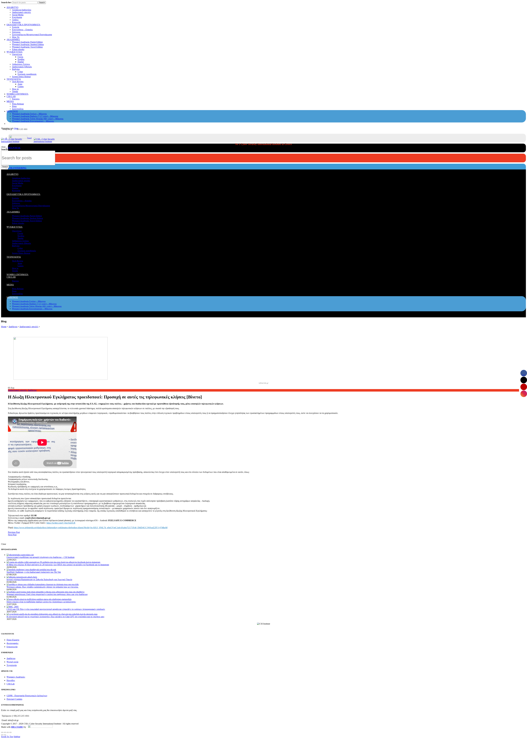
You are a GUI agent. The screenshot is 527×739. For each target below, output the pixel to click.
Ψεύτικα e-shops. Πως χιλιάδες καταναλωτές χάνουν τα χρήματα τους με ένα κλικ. (43, 587)
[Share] (5, 732)
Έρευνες (15, 99)
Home (3, 326)
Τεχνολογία (12, 665)
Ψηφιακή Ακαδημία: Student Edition (28, 44)
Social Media (17, 15)
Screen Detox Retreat (21, 76)
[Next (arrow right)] (5, 734)
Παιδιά (21, 62)
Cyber (20, 72)
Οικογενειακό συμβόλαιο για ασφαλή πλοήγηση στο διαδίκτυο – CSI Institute (41, 557)
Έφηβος (21, 59)
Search (42, 3)
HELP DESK (14, 148)
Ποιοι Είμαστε (13, 640)
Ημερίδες (11, 680)
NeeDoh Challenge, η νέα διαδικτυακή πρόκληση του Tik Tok (34, 572)
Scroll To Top (7, 736)
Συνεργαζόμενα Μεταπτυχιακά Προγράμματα (32, 34)
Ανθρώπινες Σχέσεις (21, 64)
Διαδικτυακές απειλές (21, 12)
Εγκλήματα (17, 17)
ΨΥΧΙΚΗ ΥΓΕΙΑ (15, 52)
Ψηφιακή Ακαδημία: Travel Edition (27, 47)
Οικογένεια (17, 54)
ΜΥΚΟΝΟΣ (12, 111)
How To (15, 37)
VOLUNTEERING (17, 168)
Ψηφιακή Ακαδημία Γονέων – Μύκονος (29, 114)
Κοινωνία (16, 22)
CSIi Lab (11, 684)
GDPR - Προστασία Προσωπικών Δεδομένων (27, 695)
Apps (20, 84)
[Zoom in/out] (10, 732)
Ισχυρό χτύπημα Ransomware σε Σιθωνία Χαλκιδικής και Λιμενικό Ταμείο (39, 579)
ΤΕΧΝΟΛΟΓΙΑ (14, 79)
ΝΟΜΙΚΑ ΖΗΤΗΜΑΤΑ (17, 94)
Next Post (12, 535)
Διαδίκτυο (13, 326)
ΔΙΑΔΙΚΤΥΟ (12, 7)
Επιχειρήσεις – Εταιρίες (22, 29)
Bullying (16, 69)
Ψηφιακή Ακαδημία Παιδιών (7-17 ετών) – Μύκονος (35, 116)
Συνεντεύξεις (17, 109)
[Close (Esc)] (2, 732)
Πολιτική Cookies (14, 699)
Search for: (6, 2)
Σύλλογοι (16, 32)
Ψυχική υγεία (12, 662)
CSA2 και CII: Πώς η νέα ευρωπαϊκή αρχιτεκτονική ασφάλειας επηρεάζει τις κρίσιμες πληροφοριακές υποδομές (56, 609)
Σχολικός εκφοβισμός (27, 74)
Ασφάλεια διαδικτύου (21, 10)
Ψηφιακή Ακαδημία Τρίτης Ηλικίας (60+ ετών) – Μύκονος (37, 119)
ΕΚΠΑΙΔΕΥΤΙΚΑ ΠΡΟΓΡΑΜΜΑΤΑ (23, 25)
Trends (15, 91)
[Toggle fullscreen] (8, 732)
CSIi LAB (11, 96)
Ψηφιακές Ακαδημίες (16, 677)
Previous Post (14, 532)
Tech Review (18, 81)
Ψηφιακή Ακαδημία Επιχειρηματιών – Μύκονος (33, 121)
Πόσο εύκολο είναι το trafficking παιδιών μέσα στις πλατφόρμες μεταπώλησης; (41, 602)
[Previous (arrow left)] (2, 734)
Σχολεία (15, 27)
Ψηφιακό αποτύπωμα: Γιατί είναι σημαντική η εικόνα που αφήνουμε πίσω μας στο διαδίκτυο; (47, 594)
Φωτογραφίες (12, 643)
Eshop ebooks (18, 49)
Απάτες (15, 20)
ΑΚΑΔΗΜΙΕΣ (13, 39)
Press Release (18, 104)
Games (21, 86)
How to (15, 89)
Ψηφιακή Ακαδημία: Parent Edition (27, 42)
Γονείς (20, 57)
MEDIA (10, 101)
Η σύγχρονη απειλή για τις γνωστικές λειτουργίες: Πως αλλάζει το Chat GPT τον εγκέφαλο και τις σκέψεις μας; (55, 616)
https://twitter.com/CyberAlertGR (61, 523)
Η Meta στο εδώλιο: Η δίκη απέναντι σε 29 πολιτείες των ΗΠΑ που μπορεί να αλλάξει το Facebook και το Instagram (58, 564)
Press (14, 106)
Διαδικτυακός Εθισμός (22, 67)
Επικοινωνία (12, 647)
